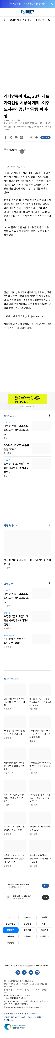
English (13, 1013)
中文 (26, 1013)
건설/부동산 (10, 923)
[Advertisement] (27, 265)
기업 (10, 917)
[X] (10, 137)
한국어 (6, 1013)
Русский (33, 1013)
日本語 (20, 1013)
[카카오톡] (16, 137)
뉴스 (6, 19)
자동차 (44, 923)
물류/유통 (27, 923)
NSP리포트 (28, 19)
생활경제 (27, 930)
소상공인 (40, 19)
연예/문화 (10, 936)
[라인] (21, 137)
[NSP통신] (27, 12)
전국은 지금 (15, 19)
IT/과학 (44, 917)
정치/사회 (44, 930)
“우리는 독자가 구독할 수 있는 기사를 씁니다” (27, 4)
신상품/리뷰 (44, 936)
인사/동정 (27, 936)
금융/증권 (27, 917)
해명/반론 (10, 942)
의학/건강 (10, 930)
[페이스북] (5, 137)
